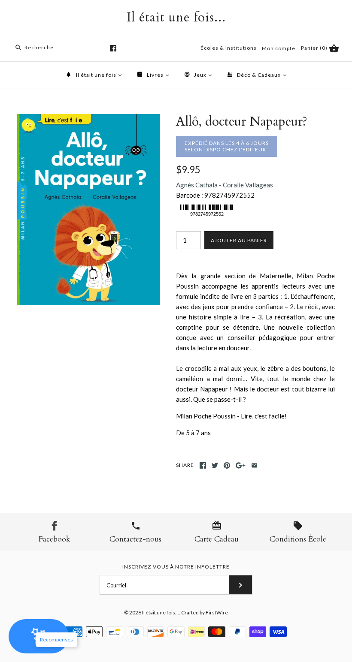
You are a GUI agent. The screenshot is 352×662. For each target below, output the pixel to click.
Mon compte (278, 48)
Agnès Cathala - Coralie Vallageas (224, 185)
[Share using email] (254, 465)
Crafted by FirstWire (204, 612)
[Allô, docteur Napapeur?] (88, 119)
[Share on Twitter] (215, 465)
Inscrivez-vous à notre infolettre (176, 566)
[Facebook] (113, 48)
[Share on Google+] (241, 465)
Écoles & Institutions (228, 48)
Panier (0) (315, 48)
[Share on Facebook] (203, 465)
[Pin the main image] (227, 465)
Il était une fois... (160, 612)
